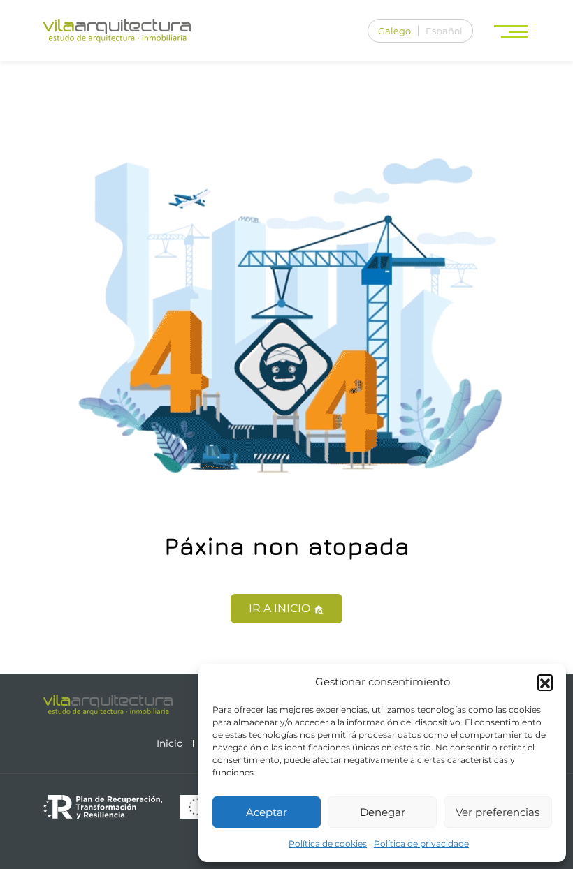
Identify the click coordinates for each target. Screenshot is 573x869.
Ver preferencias (497, 812)
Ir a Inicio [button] (281, 608)
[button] (545, 682)
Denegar (382, 812)
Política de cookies (328, 843)
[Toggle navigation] (512, 31)
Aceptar (266, 812)
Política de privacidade (421, 843)
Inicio (170, 743)
